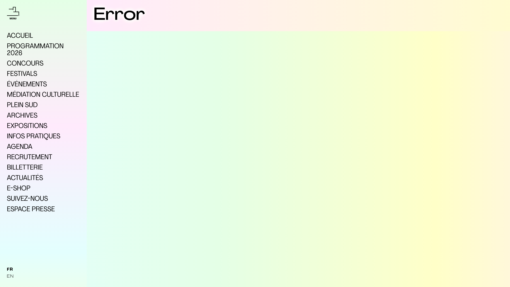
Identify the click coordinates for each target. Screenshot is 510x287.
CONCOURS (25, 63)
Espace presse (31, 209)
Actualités (25, 178)
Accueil (20, 36)
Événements (27, 84)
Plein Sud (22, 105)
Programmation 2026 (35, 50)
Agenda (19, 147)
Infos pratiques (33, 136)
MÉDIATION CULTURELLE (43, 95)
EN (10, 276)
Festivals (22, 74)
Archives (22, 115)
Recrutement (29, 157)
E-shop (18, 188)
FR (10, 269)
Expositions (27, 126)
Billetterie (25, 167)
